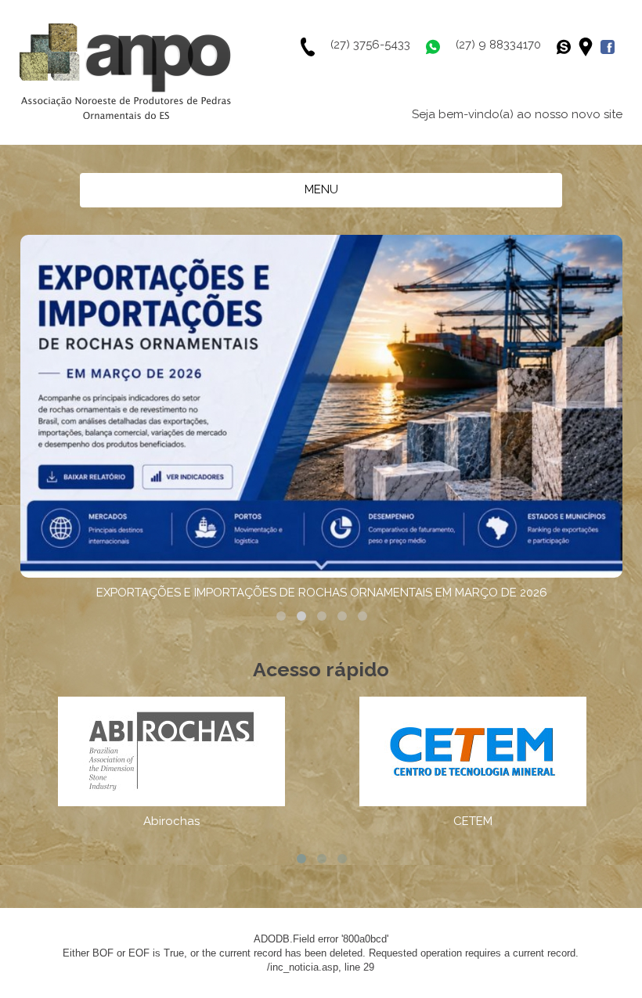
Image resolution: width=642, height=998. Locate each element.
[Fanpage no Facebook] (611, 47)
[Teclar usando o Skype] (568, 47)
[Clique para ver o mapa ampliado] (590, 47)
